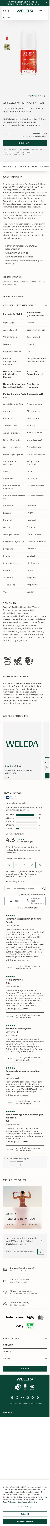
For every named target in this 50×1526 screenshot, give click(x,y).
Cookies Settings (25, 1507)
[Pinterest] (32, 1397)
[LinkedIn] (27, 1397)
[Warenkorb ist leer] (40, 10)
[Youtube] (22, 1397)
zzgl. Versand (23, 150)
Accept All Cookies (25, 1521)
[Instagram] (17, 1397)
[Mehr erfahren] (7, 660)
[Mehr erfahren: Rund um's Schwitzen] (22, 1207)
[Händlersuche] (40, 1252)
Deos (8, 18)
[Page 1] (6, 37)
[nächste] (46, 3)
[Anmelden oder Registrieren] (9, 10)
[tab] (6, 37)
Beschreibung (10, 166)
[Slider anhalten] (3, 3)
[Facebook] (12, 1397)
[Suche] (4, 10)
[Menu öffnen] (45, 10)
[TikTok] (37, 1397)
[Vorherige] (43, 3)
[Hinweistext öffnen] (42, 1241)
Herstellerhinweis (28, 166)
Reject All (25, 1514)
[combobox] (8, 135)
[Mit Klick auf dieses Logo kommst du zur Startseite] (25, 11)
